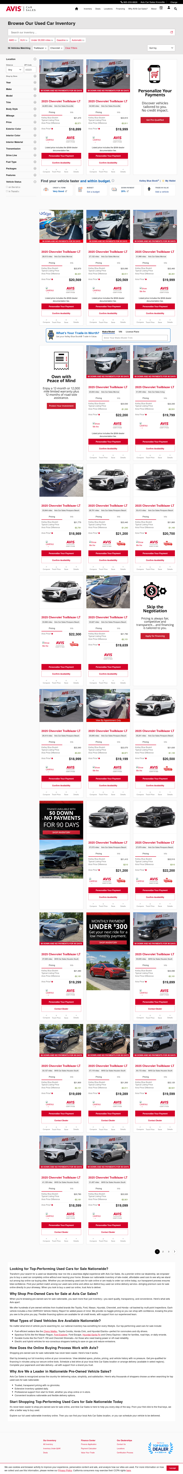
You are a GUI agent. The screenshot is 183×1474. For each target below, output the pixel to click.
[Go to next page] (174, 1251)
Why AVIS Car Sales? (138, 8)
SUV (23, 40)
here (128, 1470)
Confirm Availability (61, 162)
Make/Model (108, 331)
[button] (148, 2)
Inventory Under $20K (52, 1448)
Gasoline (62, 40)
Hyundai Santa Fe (91, 1334)
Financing (120, 8)
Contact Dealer (61, 1008)
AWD (13, 40)
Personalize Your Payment (61, 155)
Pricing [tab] (52, 112)
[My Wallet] (161, 8)
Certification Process (125, 1452)
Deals (97, 8)
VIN (120, 331)
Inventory (88, 8)
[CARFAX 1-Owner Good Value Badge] (141, 881)
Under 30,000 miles (42, 40)
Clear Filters (71, 47)
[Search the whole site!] (175, 8)
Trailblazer (39, 47)
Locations (108, 8)
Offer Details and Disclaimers (50, 877)
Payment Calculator (88, 1448)
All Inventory (48, 1444)
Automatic (78, 40)
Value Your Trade (88, 1452)
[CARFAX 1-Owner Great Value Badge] (50, 139)
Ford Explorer (60, 1334)
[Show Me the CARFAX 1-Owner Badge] (144, 290)
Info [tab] (71, 112)
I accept (172, 1468)
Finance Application (88, 1444)
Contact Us (121, 1444)
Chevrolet (55, 47)
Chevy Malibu (50, 1331)
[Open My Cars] (169, 8)
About (153, 8)
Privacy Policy (65, 1470)
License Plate (132, 331)
